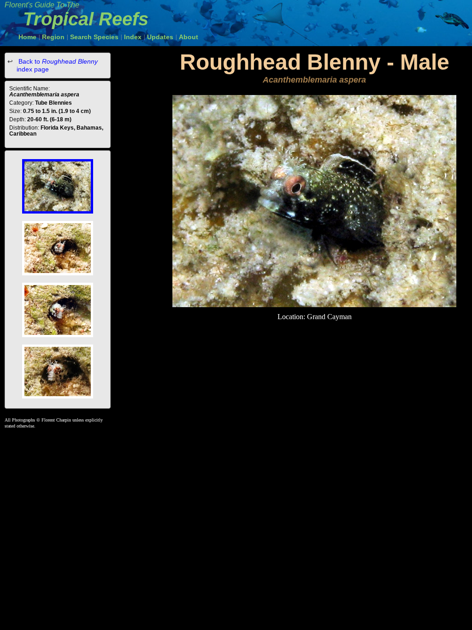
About (188, 37)
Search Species (94, 37)
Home (27, 37)
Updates (160, 37)
